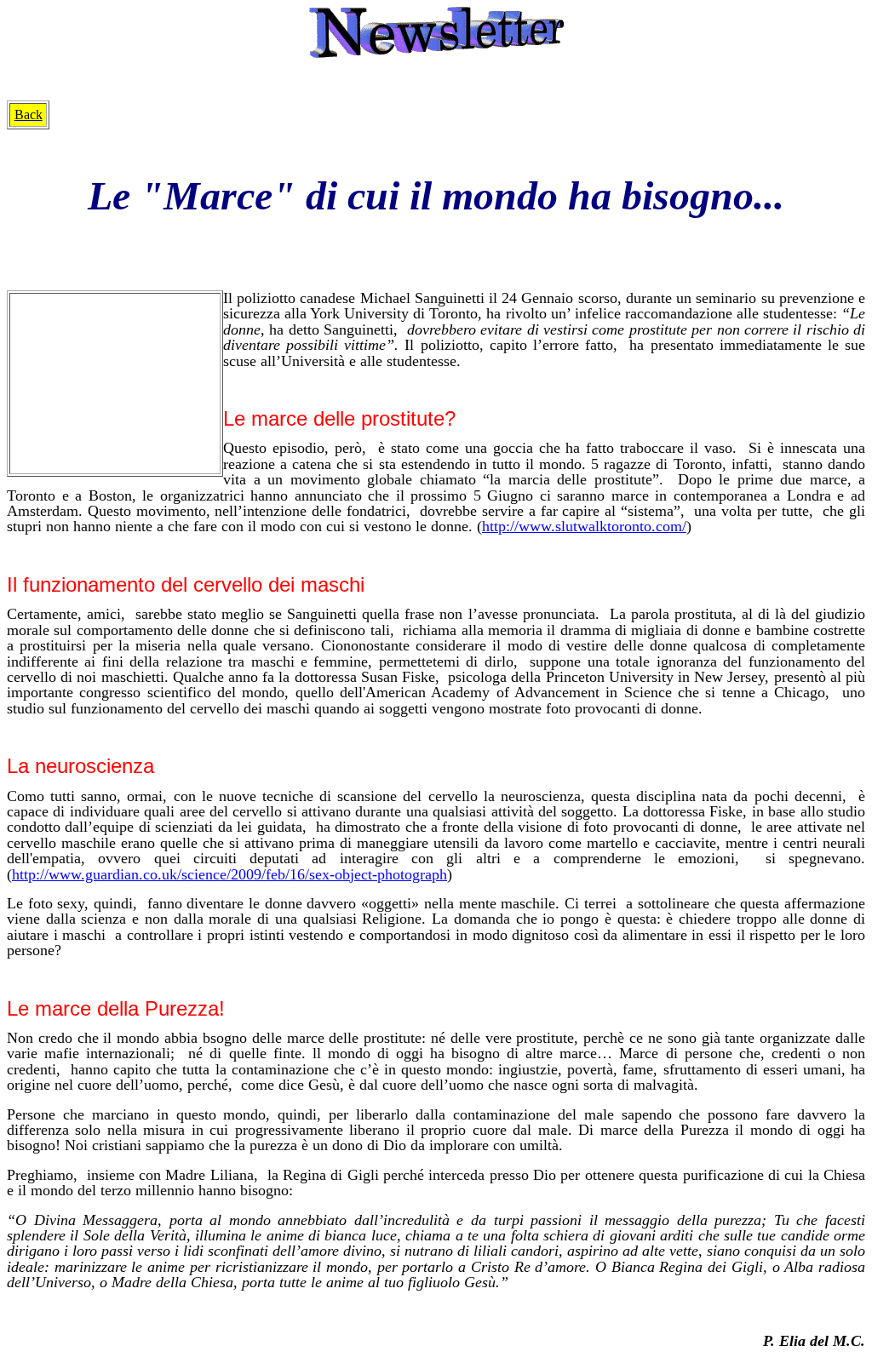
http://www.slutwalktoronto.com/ (584, 526)
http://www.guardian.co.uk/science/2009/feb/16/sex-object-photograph (229, 874)
